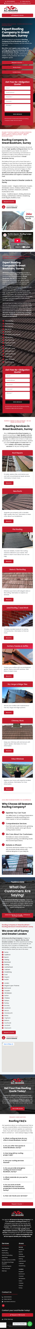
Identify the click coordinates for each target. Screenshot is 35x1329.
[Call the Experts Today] (3, 207)
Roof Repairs (17, 453)
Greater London (7, 186)
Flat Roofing (17, 529)
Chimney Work (17, 720)
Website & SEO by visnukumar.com (17, 1326)
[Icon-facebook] (3, 1305)
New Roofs (17, 491)
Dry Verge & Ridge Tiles (17, 684)
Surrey (4, 194)
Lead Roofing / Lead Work (17, 608)
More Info (8, 712)
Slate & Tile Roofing (17, 569)
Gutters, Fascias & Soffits (17, 646)
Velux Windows (17, 759)
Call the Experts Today (12, 206)
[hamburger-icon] (31, 9)
